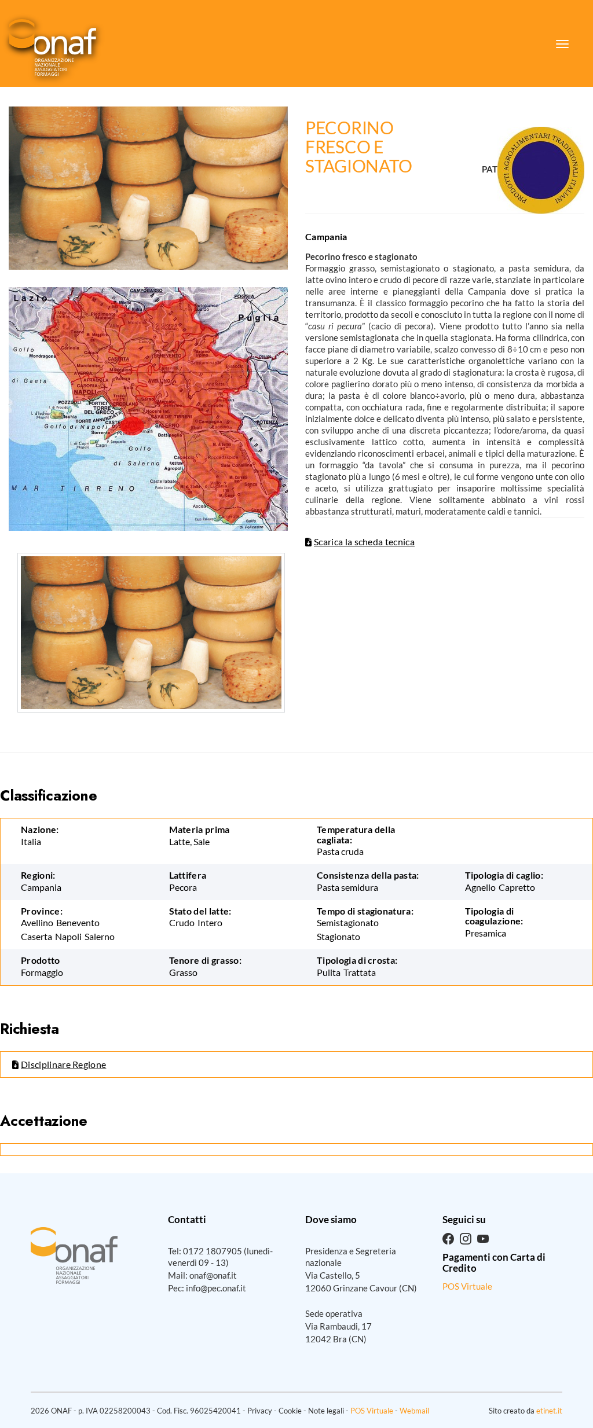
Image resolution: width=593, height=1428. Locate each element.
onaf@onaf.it (213, 1275)
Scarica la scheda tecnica (364, 541)
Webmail (414, 1410)
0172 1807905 (212, 1251)
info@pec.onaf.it (216, 1288)
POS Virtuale (467, 1286)
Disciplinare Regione (63, 1064)
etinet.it (549, 1410)
